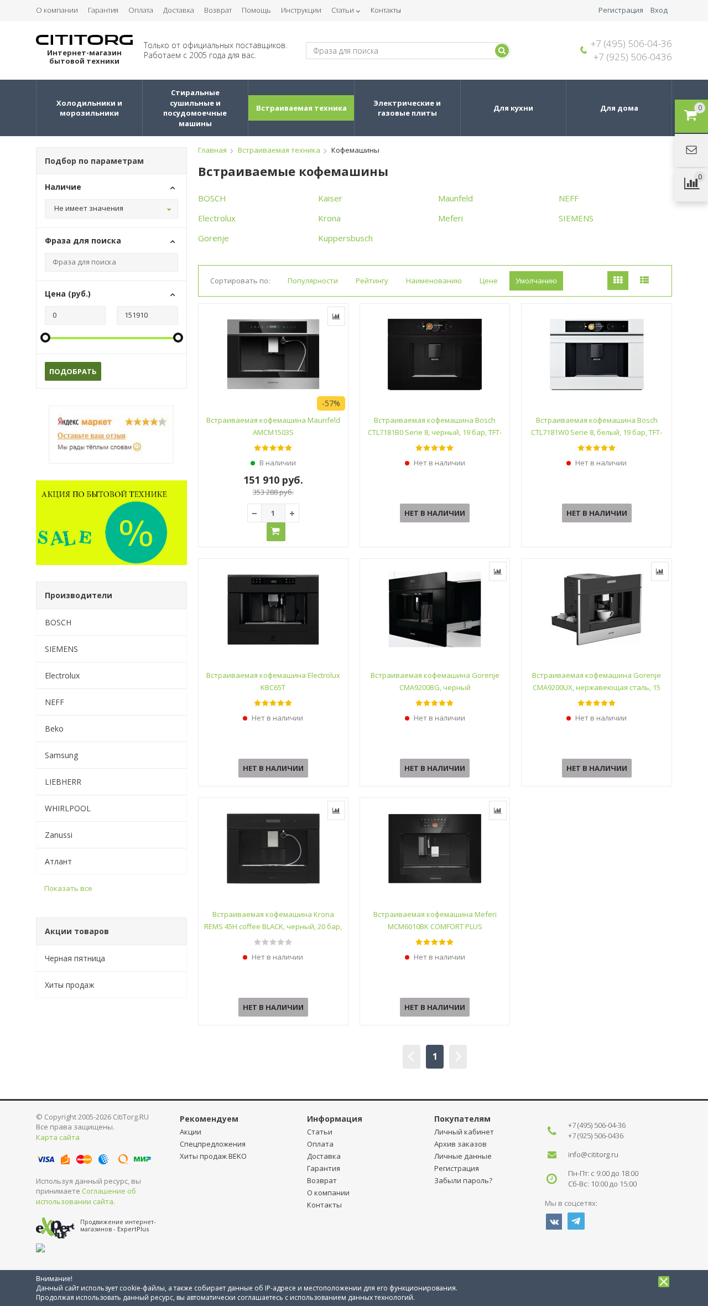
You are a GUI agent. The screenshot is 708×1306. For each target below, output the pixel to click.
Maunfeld (455, 198)
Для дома (619, 108)
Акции (190, 1132)
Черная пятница (75, 958)
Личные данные (463, 1156)
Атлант (58, 861)
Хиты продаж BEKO (213, 1156)
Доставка (178, 10)
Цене (489, 281)
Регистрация (620, 10)
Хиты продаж (70, 985)
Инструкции (301, 10)
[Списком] (644, 280)
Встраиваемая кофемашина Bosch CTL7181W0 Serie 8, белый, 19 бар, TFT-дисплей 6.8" (596, 432)
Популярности (313, 281)
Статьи (342, 10)
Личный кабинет (464, 1132)
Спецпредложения (213, 1144)
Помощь (256, 10)
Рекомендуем (209, 1118)
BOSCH (58, 622)
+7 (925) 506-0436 (633, 56)
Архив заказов (460, 1144)
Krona (329, 218)
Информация (334, 1118)
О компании (57, 10)
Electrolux (62, 675)
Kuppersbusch (345, 237)
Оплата (140, 10)
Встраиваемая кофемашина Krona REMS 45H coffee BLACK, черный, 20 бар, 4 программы (273, 926)
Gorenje (213, 237)
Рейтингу (372, 281)
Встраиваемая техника (301, 108)
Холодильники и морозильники (90, 108)
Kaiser (330, 198)
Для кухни (513, 108)
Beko (54, 728)
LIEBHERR (63, 781)
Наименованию (434, 281)
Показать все (68, 888)
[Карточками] (617, 280)
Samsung (61, 755)
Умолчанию (536, 281)
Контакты (386, 10)
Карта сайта (58, 1137)
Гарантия (103, 10)
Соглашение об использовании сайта (86, 1196)
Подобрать (73, 371)
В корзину (276, 531)
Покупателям (462, 1118)
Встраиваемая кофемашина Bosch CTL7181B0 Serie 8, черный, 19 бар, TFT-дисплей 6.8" (435, 432)
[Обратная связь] (691, 150)
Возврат (218, 10)
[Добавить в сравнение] (336, 316)
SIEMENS (61, 649)
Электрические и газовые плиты (407, 108)
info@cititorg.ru (593, 1154)
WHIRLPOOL (68, 808)
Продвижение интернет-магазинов (118, 1225)
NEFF (54, 702)
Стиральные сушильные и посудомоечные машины (195, 107)
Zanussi (58, 835)
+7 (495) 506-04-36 (631, 43)
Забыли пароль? (463, 1180)
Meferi (450, 218)
